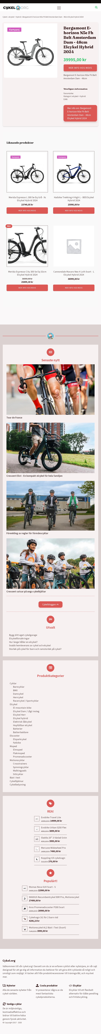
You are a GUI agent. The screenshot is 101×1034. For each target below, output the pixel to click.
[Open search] (96, 7)
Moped (13, 746)
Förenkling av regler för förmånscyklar (27, 533)
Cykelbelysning (18, 784)
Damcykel (18, 693)
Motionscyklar (17, 760)
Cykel (5, 17)
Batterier (17, 728)
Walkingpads (19, 770)
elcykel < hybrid (15, 17)
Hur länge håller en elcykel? (23, 641)
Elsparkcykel (19, 739)
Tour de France (14, 417)
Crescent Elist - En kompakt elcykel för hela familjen (34, 475)
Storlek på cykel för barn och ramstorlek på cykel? (35, 648)
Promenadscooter (22, 756)
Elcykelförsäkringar (19, 638)
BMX (15, 690)
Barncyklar (18, 686)
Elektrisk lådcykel (22, 721)
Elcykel (13, 704)
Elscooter (15, 735)
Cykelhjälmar (16, 781)
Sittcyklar (18, 774)
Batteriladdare (20, 732)
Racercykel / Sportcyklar (26, 700)
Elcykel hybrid (20, 718)
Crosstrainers (20, 763)
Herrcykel (18, 697)
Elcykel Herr (19, 714)
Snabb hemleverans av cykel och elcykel (30, 645)
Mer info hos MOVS (80, 67)
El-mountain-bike (22, 707)
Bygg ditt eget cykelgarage (23, 635)
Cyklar (13, 683)
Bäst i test (15, 777)
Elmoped (17, 749)
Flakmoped (19, 753)
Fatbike (17, 742)
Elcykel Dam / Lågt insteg (26, 711)
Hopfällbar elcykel (22, 725)
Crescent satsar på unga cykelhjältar (26, 591)
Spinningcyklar (21, 767)
